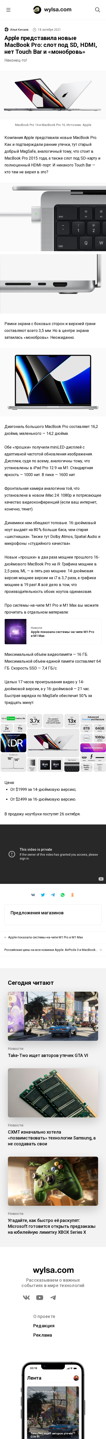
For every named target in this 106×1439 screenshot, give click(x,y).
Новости (36, 628)
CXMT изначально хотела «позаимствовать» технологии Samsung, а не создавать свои (52, 1137)
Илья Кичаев (19, 29)
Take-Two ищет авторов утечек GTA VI (48, 1055)
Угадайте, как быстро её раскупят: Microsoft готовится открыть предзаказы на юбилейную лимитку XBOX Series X (51, 1226)
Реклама (42, 1335)
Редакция (43, 1325)
